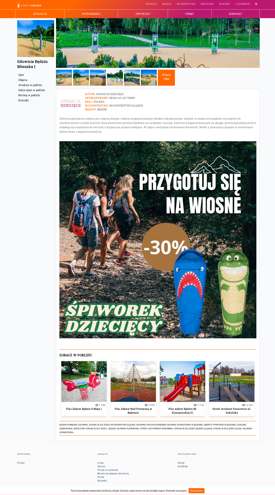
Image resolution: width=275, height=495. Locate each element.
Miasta (166, 3)
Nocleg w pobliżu (29, 95)
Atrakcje (40, 13)
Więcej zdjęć (166, 76)
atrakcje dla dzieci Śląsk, (228, 428)
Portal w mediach (107, 469)
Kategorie (207, 3)
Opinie (101, 466)
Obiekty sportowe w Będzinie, (220, 424)
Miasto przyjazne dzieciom (113, 473)
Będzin (102, 109)
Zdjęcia (22, 80)
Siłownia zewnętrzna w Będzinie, (185, 424)
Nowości (151, 3)
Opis (21, 74)
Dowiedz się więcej (176, 490)
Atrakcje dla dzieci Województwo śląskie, (112, 424)
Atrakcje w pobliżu (30, 85)
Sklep (181, 462)
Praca (100, 476)
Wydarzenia (91, 13)
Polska (99, 101)
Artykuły (142, 13)
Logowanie (243, 3)
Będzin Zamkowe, (68, 424)
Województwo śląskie (126, 105)
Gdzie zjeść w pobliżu (31, 90)
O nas (100, 462)
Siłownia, (83, 424)
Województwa (186, 3)
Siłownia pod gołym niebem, (151, 424)
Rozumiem (196, 490)
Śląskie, (208, 428)
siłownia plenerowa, (128, 428)
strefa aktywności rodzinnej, (157, 428)
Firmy (189, 13)
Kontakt (224, 3)
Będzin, (112, 428)
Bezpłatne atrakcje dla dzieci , (91, 428)
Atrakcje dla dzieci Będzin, (189, 428)
